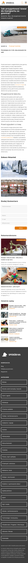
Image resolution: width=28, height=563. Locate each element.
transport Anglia (19, 84)
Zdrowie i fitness (7, 531)
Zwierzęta (5, 538)
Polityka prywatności (7, 369)
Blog (2, 366)
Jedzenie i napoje (7, 423)
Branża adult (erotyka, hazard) (11, 389)
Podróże (4, 450)
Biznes (4, 382)
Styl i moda (5, 504)
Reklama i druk (7, 470)
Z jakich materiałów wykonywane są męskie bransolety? (15, 339)
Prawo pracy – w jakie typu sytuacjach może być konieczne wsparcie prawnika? (17, 322)
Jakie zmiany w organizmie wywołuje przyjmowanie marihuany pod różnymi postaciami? (16, 330)
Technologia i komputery (10, 518)
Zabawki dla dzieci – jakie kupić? (10, 286)
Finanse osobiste (7, 409)
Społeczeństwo (7, 491)
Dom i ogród (6, 395)
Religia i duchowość (8, 477)
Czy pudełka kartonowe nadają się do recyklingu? (13, 194)
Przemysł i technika (14, 46)
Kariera (4, 429)
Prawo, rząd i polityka (9, 457)
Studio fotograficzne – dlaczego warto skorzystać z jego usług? (17, 314)
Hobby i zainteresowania (10, 416)
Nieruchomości (7, 443)
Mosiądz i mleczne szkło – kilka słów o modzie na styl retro (17, 306)
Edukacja (5, 402)
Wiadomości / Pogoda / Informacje (13, 524)
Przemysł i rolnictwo (8, 463)
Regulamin (4, 371)
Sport (4, 497)
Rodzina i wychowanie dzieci (11, 484)
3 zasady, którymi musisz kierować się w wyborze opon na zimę (13, 175)
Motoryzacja (6, 436)
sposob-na (4, 46)
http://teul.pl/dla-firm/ (7, 137)
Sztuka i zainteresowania (10, 511)
